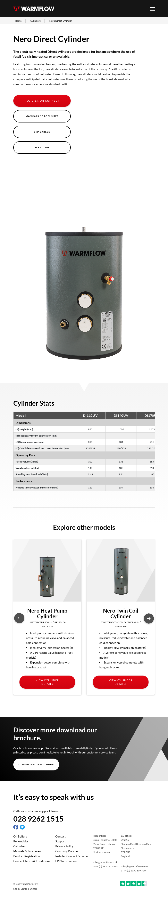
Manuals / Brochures (42, 116)
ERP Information (66, 861)
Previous (19, 618)
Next (149, 618)
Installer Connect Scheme (71, 856)
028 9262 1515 (38, 818)
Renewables (20, 841)
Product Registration (26, 856)
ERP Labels (42, 131)
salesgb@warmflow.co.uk (134, 866)
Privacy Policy (64, 846)
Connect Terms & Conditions (31, 861)
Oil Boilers (20, 836)
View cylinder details (47, 682)
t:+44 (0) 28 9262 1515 (105, 866)
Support (60, 841)
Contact (60, 836)
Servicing (42, 147)
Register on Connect (42, 100)
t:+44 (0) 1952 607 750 (133, 870)
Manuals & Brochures (27, 851)
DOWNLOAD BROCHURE (36, 764)
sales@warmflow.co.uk (105, 862)
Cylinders (19, 846)
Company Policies (66, 851)
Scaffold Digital (29, 888)
